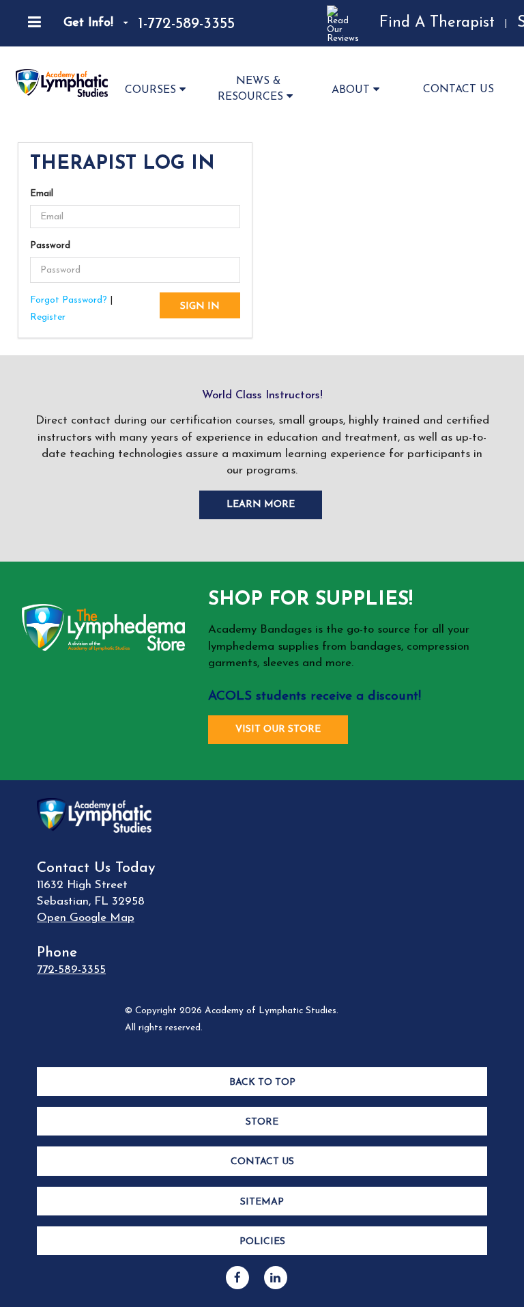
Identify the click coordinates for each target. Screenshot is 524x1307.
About (351, 90)
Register (48, 317)
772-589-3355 (71, 970)
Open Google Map (85, 918)
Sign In (200, 306)
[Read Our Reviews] (302, 23)
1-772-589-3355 (186, 24)
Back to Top (262, 1082)
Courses (150, 90)
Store (262, 1122)
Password (50, 245)
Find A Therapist (437, 23)
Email (41, 193)
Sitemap (262, 1202)
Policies (262, 1242)
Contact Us (458, 89)
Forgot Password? (68, 300)
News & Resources (250, 89)
